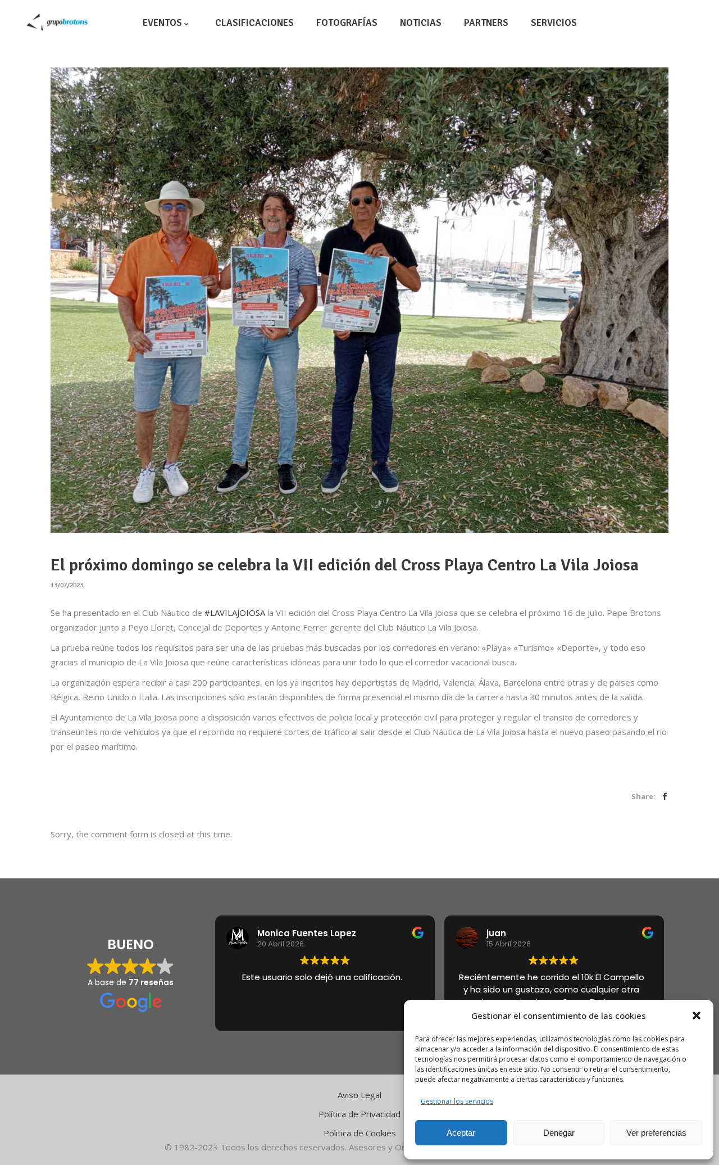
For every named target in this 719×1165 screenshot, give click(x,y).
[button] (696, 1015)
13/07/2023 (67, 585)
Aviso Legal (359, 1094)
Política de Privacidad (359, 1113)
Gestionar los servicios (457, 1101)
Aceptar (461, 1132)
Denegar (559, 1132)
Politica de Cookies (360, 1133)
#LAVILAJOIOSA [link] (234, 612)
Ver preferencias (656, 1132)
